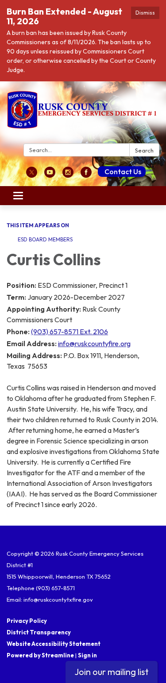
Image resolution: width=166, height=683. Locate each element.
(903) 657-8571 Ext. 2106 (69, 331)
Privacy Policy (27, 620)
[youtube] (49, 175)
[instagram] (67, 175)
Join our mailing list (111, 671)
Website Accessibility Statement (53, 643)
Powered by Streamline (40, 655)
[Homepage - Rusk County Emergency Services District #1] (83, 114)
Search (144, 150)
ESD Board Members (45, 239)
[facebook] (86, 175)
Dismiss (145, 12)
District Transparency (39, 632)
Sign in (87, 655)
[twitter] (31, 175)
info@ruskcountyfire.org (94, 343)
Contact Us (122, 171)
